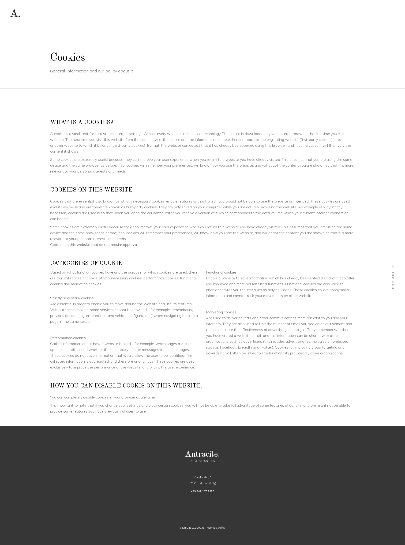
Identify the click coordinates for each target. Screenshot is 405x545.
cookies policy (216, 527)
